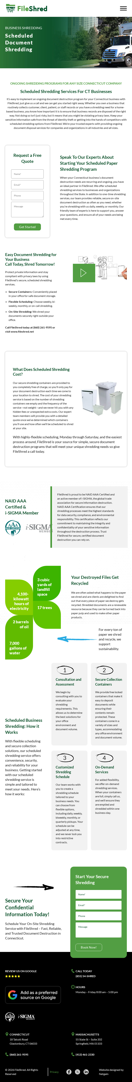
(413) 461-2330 (85, 1054)
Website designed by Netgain (111, 1071)
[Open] (123, 8)
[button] (84, 273)
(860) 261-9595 (19, 1054)
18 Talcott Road (19, 1039)
